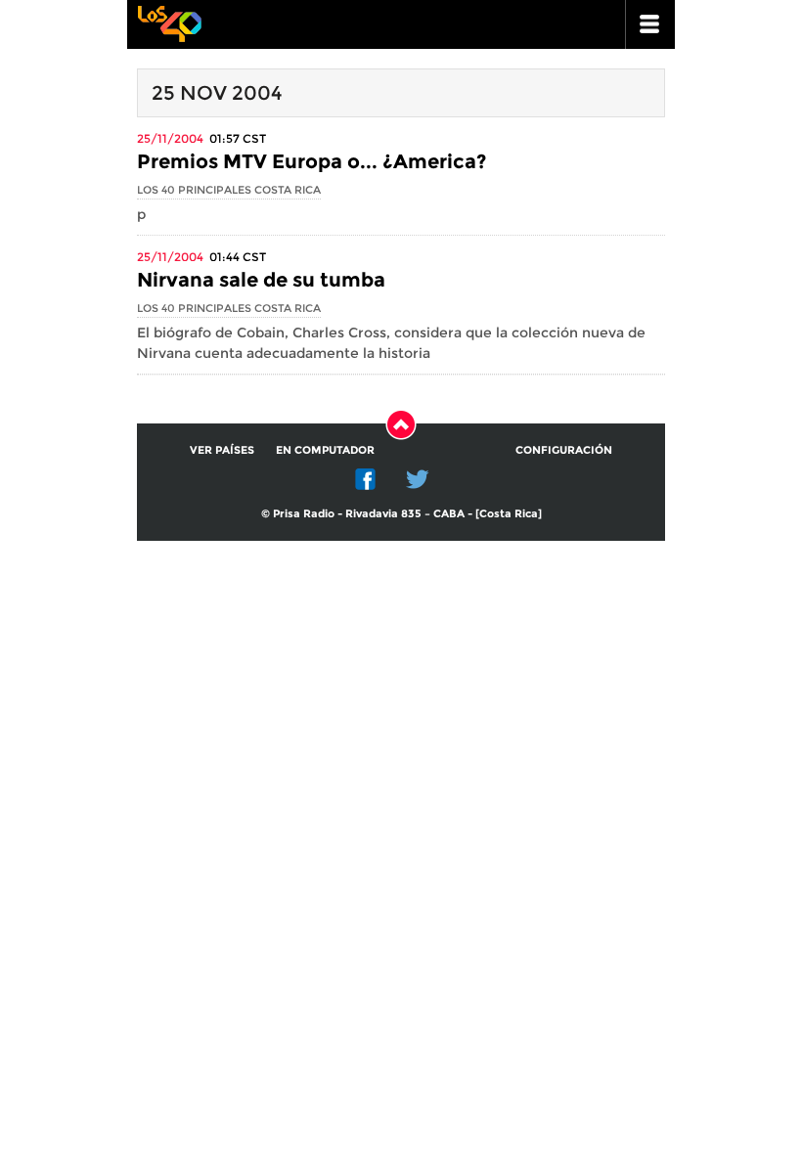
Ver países (222, 450)
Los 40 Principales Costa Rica (229, 190)
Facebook (365, 479)
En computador (325, 450)
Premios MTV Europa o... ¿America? (311, 161)
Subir (401, 424)
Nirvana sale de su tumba (261, 279)
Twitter (417, 479)
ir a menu (650, 24)
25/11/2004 (170, 138)
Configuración (563, 450)
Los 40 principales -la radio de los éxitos (169, 22)
